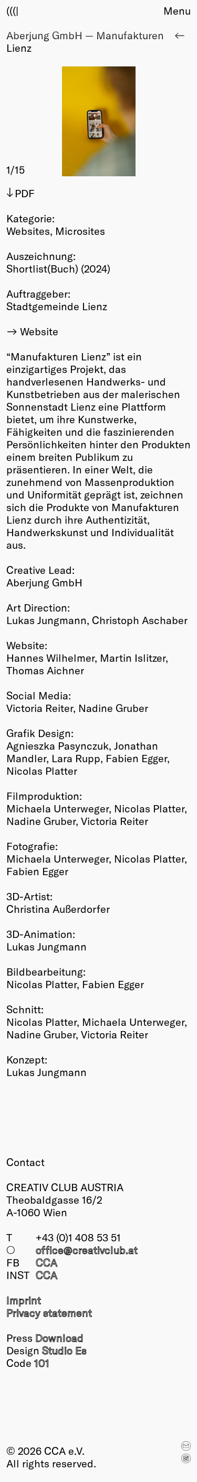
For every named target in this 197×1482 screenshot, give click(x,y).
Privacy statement (49, 1312)
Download (59, 1337)
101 (41, 1362)
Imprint (23, 1300)
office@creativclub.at (87, 1249)
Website (39, 331)
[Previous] (52, 121)
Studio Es (64, 1350)
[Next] (145, 121)
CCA (46, 1262)
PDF (25, 193)
